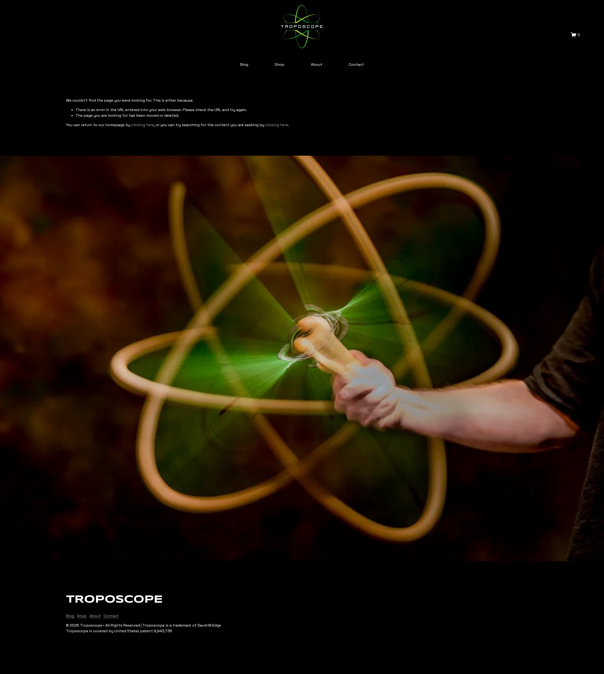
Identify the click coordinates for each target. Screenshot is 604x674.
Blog (244, 64)
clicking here (142, 124)
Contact (356, 64)
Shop (279, 64)
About (316, 64)
